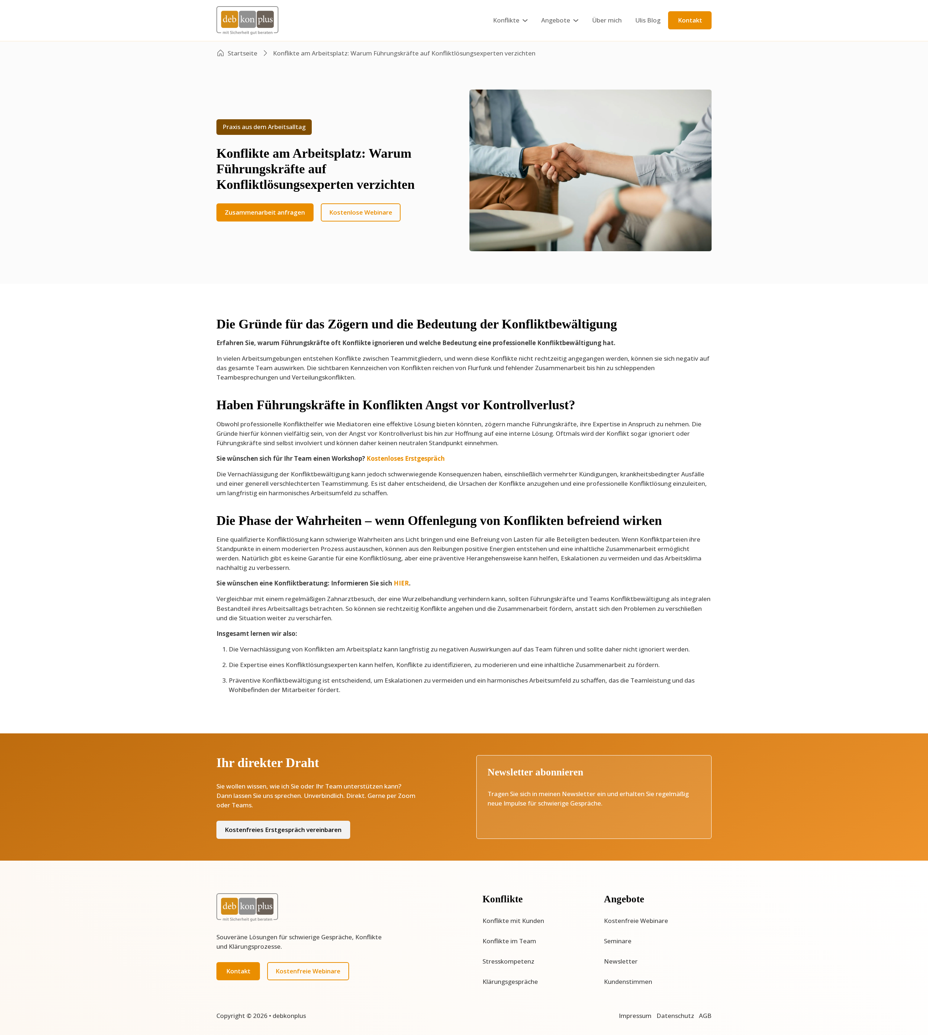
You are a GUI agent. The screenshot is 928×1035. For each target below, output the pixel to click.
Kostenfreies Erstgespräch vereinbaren (283, 829)
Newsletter (621, 961)
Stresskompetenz (508, 961)
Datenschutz (675, 1015)
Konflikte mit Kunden (513, 920)
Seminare (617, 941)
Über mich (607, 20)
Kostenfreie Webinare (308, 971)
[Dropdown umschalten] (525, 20)
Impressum (635, 1015)
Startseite (242, 53)
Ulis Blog (647, 20)
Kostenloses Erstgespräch (405, 458)
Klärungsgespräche (510, 981)
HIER (401, 583)
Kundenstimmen (628, 981)
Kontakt (690, 20)
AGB (705, 1015)
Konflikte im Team (509, 941)
